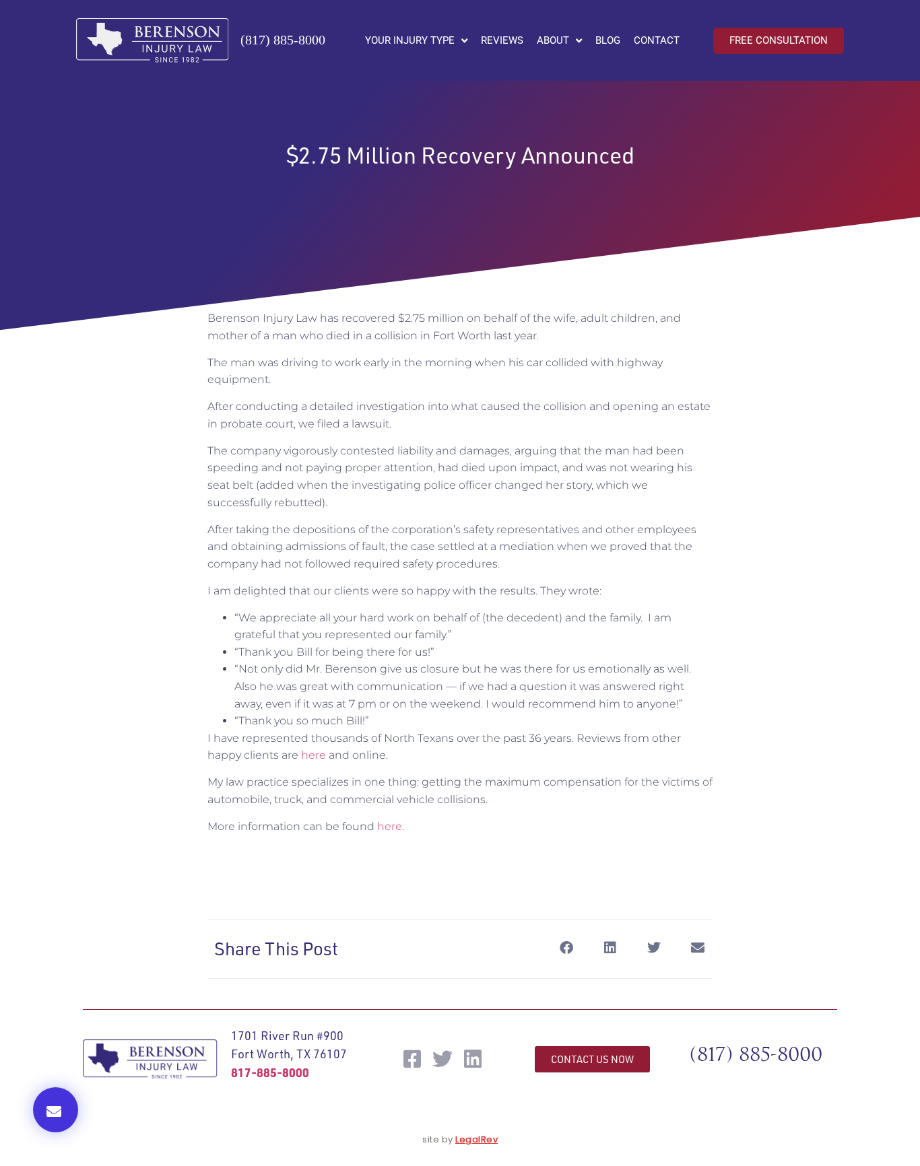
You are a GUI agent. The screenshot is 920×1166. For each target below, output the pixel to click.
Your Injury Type (410, 40)
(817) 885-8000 (282, 39)
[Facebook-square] (412, 1059)
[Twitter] (442, 1059)
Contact (657, 40)
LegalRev (476, 1139)
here (313, 755)
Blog (607, 40)
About (553, 40)
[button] (55, 1109)
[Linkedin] (473, 1059)
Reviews (502, 40)
